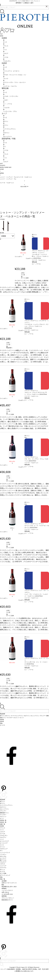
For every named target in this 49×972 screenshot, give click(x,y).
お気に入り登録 (23, 274)
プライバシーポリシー (8, 898)
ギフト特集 (3, 873)
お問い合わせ (5, 892)
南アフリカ (3, 860)
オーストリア (4, 843)
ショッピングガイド (7, 890)
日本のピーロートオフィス (9, 883)
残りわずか (23, 252)
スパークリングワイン (6, 805)
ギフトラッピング (5, 875)
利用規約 (4, 888)
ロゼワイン (3, 807)
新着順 (3, 236)
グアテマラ (3, 867)
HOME (2, 169)
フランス (2, 828)
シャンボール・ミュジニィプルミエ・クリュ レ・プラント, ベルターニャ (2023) (36, 326)
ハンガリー (3, 854)
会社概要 (4, 881)
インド (2, 839)
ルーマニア (3, 858)
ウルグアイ (3, 837)
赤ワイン (2, 801)
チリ (1, 850)
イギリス (2, 864)
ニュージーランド (5, 852)
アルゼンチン (4, 835)
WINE (1, 36)
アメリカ (2, 833)
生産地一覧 (3, 820)
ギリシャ (2, 869)
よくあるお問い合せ (7, 894)
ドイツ (2, 829)
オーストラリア (4, 841)
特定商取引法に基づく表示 (9, 886)
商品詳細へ (9, 347)
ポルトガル (3, 856)
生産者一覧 (3, 822)
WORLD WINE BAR (5, 167)
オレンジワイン (4, 809)
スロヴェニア (4, 848)
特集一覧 (2, 879)
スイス (2, 845)
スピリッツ (3, 816)
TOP (1, 34)
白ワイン (2, 803)
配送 (3, 884)
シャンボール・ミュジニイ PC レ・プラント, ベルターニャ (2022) (40, 256)
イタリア (2, 831)
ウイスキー (3, 814)
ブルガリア (3, 862)
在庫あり (12, 528)
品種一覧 (2, 824)
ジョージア (3, 865)
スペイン (2, 847)
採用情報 (4, 896)
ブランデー (3, 811)
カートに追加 (25, 278)
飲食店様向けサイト (7, 900)
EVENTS (2, 165)
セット (2, 818)
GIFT (1, 163)
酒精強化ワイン (4, 812)
